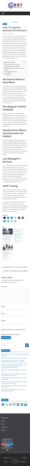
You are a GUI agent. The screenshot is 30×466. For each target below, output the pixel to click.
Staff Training (8, 73)
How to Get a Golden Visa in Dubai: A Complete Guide (14, 358)
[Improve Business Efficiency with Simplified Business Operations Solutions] (8, 247)
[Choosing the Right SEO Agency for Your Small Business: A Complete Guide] (8, 231)
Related (8, 75)
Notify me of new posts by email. (10, 334)
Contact (3, 421)
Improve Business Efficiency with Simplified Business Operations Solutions (7, 253)
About (2, 424)
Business (4, 24)
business (7, 211)
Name (3, 306)
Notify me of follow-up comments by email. (13, 329)
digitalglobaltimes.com (7, 444)
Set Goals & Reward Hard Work (12, 64)
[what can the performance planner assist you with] (19, 231)
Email (3, 313)
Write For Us (4, 427)
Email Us (3, 430)
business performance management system (14, 95)
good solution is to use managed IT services (16, 173)
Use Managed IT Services (11, 71)
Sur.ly (10, 447)
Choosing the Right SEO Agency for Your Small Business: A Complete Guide (8, 237)
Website (3, 320)
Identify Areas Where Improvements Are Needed (14, 69)
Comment (4, 286)
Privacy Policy (4, 418)
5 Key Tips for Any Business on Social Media (15, 271)
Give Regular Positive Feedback (12, 66)
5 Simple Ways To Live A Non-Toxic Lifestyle (15, 267)
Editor (12, 33)
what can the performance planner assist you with (18, 237)
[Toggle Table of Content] (24, 62)
